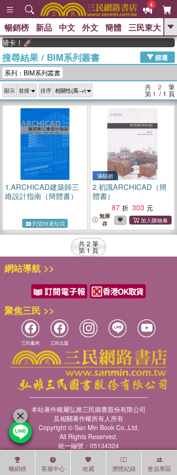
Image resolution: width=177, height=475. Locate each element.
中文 (67, 27)
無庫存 (104, 220)
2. (130, 191)
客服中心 (53, 468)
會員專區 (159, 468)
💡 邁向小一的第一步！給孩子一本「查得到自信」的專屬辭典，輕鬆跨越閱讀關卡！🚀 (15, 42)
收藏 (88, 468)
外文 (90, 27)
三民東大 (144, 27)
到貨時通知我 (48, 223)
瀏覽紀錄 (124, 468)
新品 (44, 27)
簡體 (113, 27)
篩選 (160, 56)
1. (42, 191)
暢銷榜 (17, 27)
